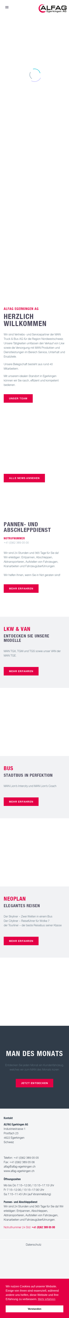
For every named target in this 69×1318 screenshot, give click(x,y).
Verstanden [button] (34, 1308)
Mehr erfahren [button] (46, 1299)
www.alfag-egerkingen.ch (19, 1171)
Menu (6, 7)
